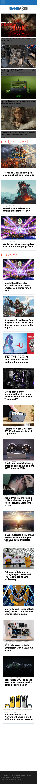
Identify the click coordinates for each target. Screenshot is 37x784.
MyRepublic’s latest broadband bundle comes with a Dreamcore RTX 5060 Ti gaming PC (18, 395)
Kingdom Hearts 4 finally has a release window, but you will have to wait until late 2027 (19, 539)
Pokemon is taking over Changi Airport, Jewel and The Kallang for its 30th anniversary (17, 576)
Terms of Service (5, 779)
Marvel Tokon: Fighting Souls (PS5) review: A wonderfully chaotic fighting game (19, 611)
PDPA (22, 779)
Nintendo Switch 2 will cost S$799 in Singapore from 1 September (18, 431)
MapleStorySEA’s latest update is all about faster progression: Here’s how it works (17, 287)
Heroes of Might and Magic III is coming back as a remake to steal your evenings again (18, 175)
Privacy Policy (15, 779)
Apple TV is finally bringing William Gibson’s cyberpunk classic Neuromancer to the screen (18, 502)
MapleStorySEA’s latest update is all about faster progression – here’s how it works (18, 246)
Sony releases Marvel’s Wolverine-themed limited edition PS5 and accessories (18, 717)
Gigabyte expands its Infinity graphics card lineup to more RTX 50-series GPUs (19, 465)
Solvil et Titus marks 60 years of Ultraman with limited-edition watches (16, 359)
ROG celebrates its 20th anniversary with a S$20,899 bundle (18, 648)
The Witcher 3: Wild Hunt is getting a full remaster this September (16, 210)
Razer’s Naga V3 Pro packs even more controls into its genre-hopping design (18, 682)
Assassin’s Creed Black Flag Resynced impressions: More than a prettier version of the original (19, 324)
